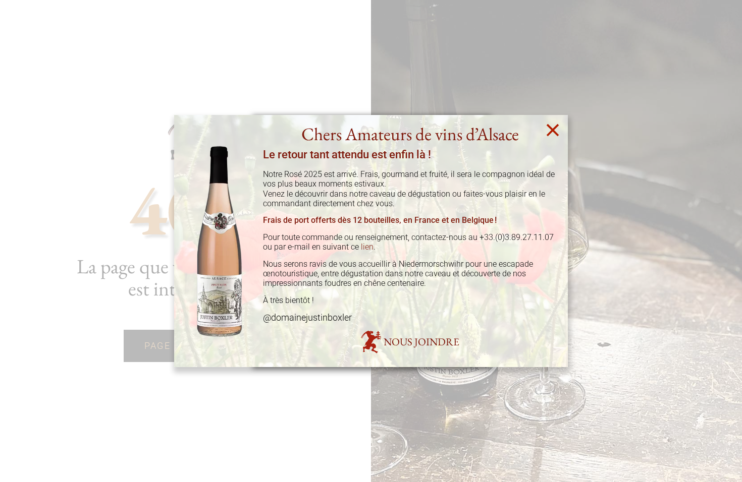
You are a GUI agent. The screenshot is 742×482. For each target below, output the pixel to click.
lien (367, 247)
